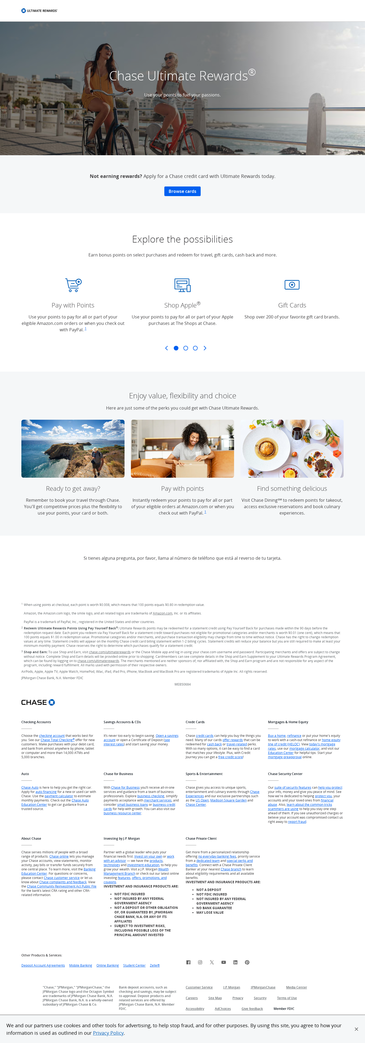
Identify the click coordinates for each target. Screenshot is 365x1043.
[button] (356, 1029)
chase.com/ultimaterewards (110, 652)
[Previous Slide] (166, 348)
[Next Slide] (205, 348)
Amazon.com (162, 613)
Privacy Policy (108, 1033)
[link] (188, 963)
